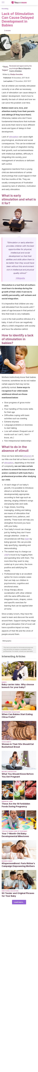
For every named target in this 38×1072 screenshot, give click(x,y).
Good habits (6, 742)
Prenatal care (7, 801)
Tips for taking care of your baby (14, 831)
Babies (4, 682)
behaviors (27, 456)
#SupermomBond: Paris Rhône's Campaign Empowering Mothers (18, 864)
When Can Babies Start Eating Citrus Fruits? (17, 715)
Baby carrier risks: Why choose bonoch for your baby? (18, 685)
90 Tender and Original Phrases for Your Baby (18, 894)
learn (27, 539)
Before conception (9, 771)
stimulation (13, 137)
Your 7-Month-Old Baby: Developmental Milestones (15, 835)
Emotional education (10, 891)
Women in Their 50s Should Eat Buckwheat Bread (18, 745)
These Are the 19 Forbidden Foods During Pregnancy (16, 805)
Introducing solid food (11, 712)
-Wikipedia (20, 278)
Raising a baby (7, 861)
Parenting (5, 8)
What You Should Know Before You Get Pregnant (18, 775)
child (6, 555)
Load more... (19, 902)
